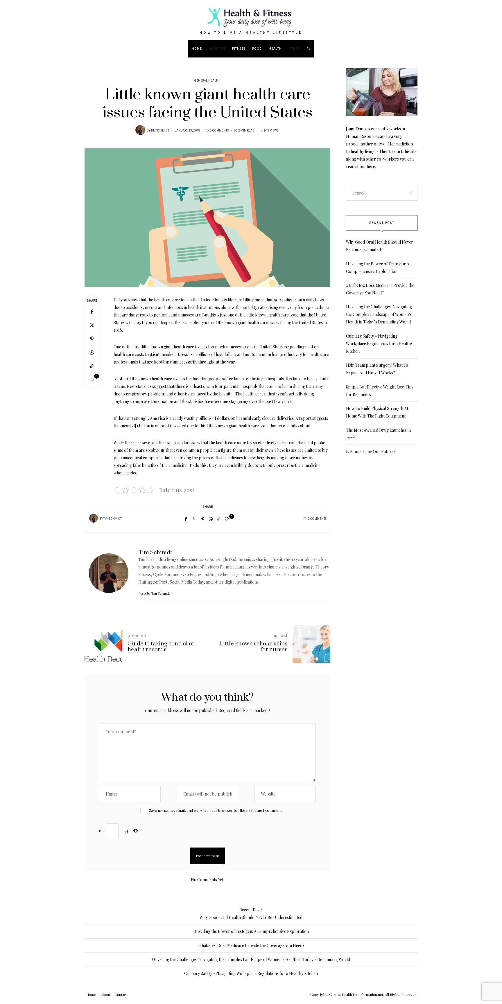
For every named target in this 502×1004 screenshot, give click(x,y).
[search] (308, 48)
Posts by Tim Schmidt (154, 593)
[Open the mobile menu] (481, 49)
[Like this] (92, 379)
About (105, 994)
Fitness (238, 49)
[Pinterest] (92, 339)
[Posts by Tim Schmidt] (140, 130)
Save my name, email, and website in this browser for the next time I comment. (216, 810)
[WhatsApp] (92, 352)
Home (197, 49)
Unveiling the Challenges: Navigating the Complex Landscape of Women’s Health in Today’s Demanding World (379, 314)
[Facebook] (92, 312)
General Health (207, 81)
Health (275, 49)
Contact (120, 994)
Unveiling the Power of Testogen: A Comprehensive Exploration (251, 931)
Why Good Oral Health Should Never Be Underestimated (251, 917)
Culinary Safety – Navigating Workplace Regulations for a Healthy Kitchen (379, 343)
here (371, 166)
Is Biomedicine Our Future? (371, 451)
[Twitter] (92, 325)
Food (257, 49)
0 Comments (219, 131)
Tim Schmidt (160, 131)
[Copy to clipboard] (92, 366)
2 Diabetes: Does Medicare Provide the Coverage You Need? (251, 945)
